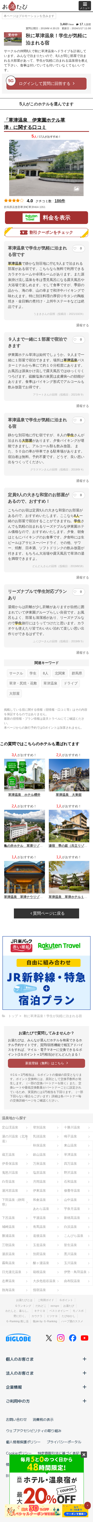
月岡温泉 (39, 1181)
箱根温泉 (39, 1272)
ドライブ (71, 683)
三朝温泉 (8, 1245)
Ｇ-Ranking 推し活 (17, 1321)
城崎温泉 (8, 1227)
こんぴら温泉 (73, 1236)
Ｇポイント (66, 1300)
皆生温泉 (70, 1245)
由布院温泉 (72, 1281)
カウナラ (36, 1315)
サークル (16, 673)
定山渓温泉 (10, 1127)
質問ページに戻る (48, 913)
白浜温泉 (70, 1227)
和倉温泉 (39, 1200)
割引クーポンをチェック (51, 232)
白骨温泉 (8, 1181)
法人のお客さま (20, 1373)
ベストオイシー (58, 1310)
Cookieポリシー (19, 1453)
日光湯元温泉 (11, 1272)
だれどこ (40, 1305)
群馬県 (77, 673)
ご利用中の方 (18, 1401)
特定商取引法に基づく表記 (58, 1453)
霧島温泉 (8, 1263)
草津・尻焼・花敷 (23, 683)
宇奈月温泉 (72, 1209)
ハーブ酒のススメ (72, 1321)
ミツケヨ (52, 1315)
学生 (33, 673)
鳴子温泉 (70, 1136)
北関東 (60, 673)
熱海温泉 (8, 1290)
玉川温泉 (70, 1263)
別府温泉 (39, 1254)
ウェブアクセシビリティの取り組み (34, 1430)
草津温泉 (50, 683)
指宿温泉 (39, 1290)
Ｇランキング (23, 1305)
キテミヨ (39, 1310)
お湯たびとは (24, 1300)
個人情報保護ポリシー (23, 1441)
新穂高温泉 (72, 1218)
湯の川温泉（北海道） (15, 1138)
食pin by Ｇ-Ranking (45, 1321)
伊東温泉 (39, 1190)
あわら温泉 (41, 1209)
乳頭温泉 (39, 1136)
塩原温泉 (39, 1172)
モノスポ (78, 1310)
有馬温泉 (39, 1227)
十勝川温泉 (72, 1127)
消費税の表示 (43, 1419)
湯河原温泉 (10, 1190)
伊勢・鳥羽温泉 (75, 1272)
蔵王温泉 (8, 1154)
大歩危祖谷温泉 (44, 1281)
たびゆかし (68, 1315)
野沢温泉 (70, 1172)
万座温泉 (39, 1163)
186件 (60, 201)
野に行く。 (20, 1315)
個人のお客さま (20, 1359)
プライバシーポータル (64, 1441)
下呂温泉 (8, 1218)
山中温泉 (70, 1200)
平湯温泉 (39, 1218)
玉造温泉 (39, 1245)
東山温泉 (70, 1145)
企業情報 (14, 1387)
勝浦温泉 (8, 1236)
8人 (45, 673)
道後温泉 (39, 1236)
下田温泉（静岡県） (13, 1202)
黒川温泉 (70, 1254)
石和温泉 (70, 1181)
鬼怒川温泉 (10, 1172)
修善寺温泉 (72, 1190)
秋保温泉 (39, 1145)
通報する (82, 325)
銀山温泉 (39, 1154)
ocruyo (55, 1305)
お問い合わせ (16, 1419)
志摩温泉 (8, 1281)
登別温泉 (39, 1127)
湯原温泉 (8, 1254)
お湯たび (68, 1305)
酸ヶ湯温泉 (41, 1263)
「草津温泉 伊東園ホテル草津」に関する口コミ (34, 123)
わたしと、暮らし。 (17, 1310)
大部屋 (14, 693)
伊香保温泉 (10, 1163)
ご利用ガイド (46, 1300)
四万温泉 (70, 1163)
